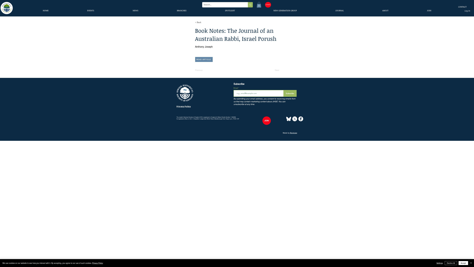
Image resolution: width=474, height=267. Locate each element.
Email (236, 88)
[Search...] (250, 4)
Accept (463, 263)
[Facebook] (300, 118)
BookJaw (293, 133)
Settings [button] (439, 263)
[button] (259, 5)
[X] (294, 118)
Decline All (451, 263)
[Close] (471, 263)
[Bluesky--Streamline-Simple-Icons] (288, 118)
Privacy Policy (97, 263)
